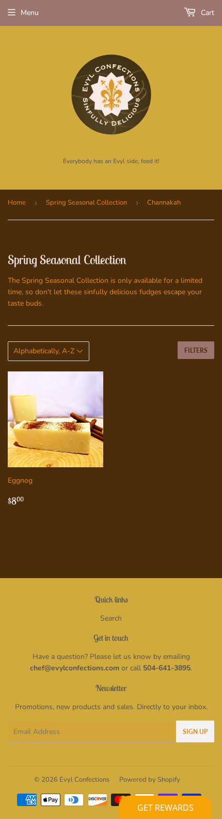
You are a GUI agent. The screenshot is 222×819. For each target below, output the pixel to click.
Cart (206, 13)
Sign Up (195, 732)
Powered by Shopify (149, 779)
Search (111, 618)
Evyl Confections (84, 779)
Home (17, 202)
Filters (196, 350)
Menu (30, 13)
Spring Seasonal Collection (86, 202)
